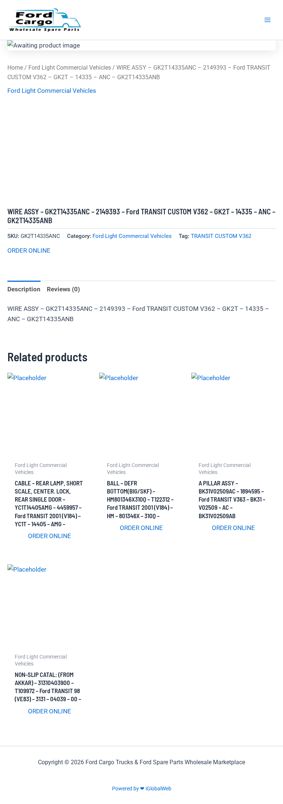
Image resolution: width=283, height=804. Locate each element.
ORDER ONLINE (28, 250)
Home (15, 67)
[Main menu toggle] (267, 20)
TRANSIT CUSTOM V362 (221, 236)
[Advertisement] (141, 151)
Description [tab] (24, 289)
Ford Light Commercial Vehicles (69, 67)
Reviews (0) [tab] (63, 289)
